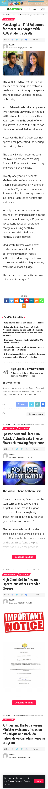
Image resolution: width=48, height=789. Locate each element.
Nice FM (11, 45)
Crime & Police (10, 428)
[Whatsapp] (41, 300)
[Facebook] (6, 300)
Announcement (10, 574)
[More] (24, 305)
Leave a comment (37, 414)
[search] (30, 9)
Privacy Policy (14, 781)
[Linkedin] (21, 300)
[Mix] (36, 300)
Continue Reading (24, 556)
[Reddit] (16, 300)
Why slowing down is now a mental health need (24, 323)
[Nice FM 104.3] (17, 9)
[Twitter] (11, 300)
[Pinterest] (26, 300)
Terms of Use (34, 388)
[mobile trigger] (5, 9)
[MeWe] (31, 300)
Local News (8, 19)
